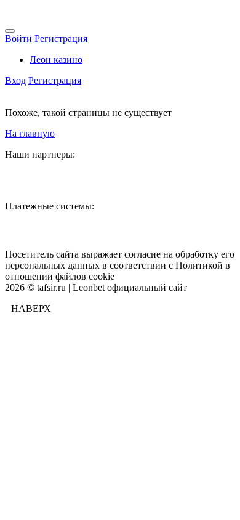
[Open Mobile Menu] (10, 31)
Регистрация (60, 38)
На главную (30, 133)
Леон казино (56, 59)
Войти (18, 38)
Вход (15, 80)
